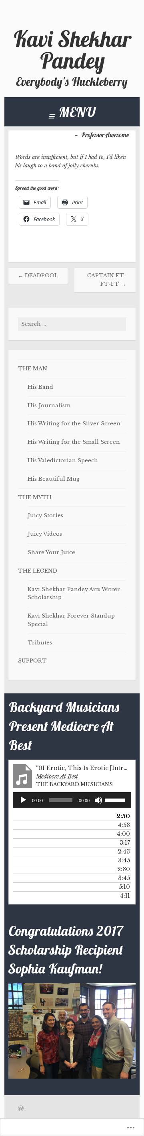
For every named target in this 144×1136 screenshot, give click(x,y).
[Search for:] (72, 324)
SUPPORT (32, 660)
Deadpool (38, 275)
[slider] (116, 799)
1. (64, 816)
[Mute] (98, 800)
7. (64, 869)
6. (64, 860)
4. (64, 842)
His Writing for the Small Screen (74, 442)
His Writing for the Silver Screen (74, 423)
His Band (40, 387)
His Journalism (49, 405)
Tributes (40, 642)
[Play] (23, 800)
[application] (72, 800)
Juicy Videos (45, 533)
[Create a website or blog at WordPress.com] (21, 1109)
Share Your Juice (51, 552)
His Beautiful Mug (54, 479)
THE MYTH (35, 497)
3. (64, 833)
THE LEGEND (37, 570)
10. (64, 895)
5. (64, 851)
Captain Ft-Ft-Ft (106, 279)
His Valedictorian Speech (63, 460)
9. (64, 886)
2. (64, 825)
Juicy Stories (45, 515)
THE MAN (32, 368)
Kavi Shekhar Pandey (72, 49)
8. (64, 878)
